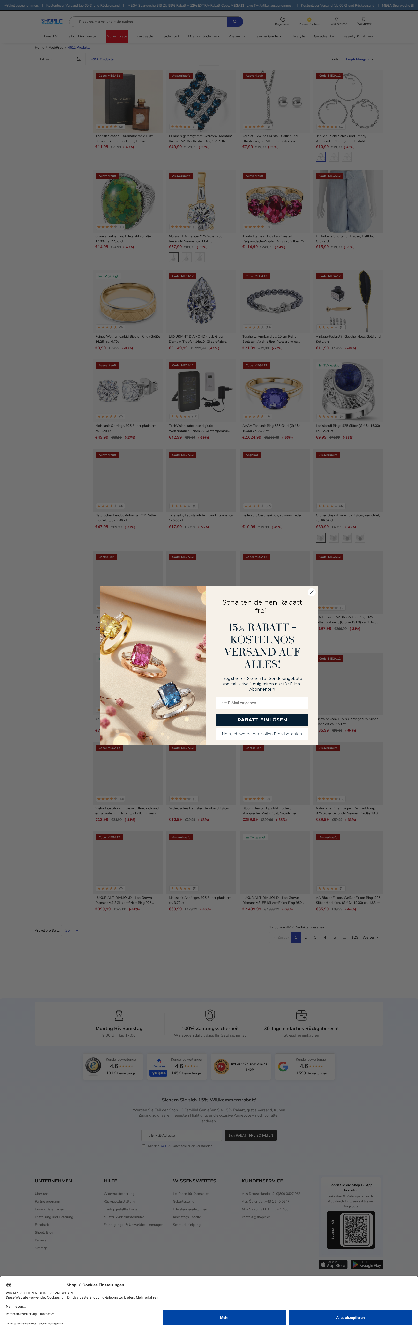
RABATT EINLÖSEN (262, 720)
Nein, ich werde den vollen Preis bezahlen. (262, 734)
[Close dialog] (311, 592)
